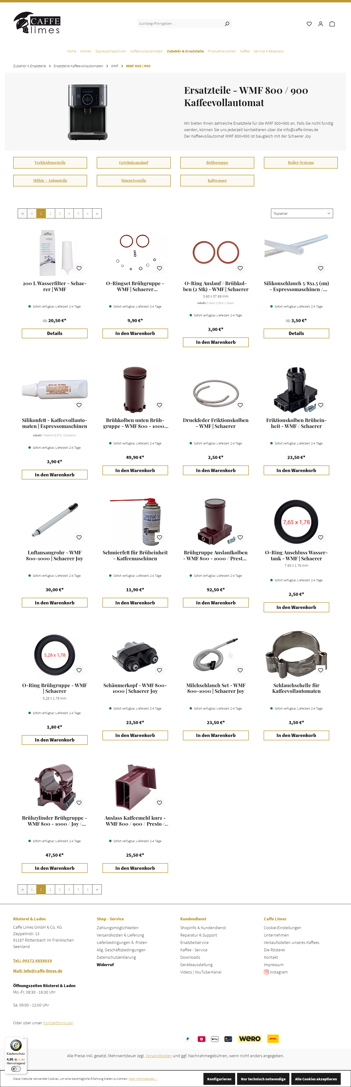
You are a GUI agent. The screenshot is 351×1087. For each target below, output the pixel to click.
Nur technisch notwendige (263, 1079)
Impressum (274, 964)
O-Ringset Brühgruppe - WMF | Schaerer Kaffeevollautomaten (135, 286)
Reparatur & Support (198, 935)
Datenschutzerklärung (116, 957)
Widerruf (105, 964)
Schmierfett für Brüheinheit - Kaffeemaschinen (135, 555)
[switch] (16, 1069)
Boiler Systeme (301, 162)
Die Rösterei (274, 950)
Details (54, 333)
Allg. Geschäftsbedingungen (121, 950)
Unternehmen (276, 935)
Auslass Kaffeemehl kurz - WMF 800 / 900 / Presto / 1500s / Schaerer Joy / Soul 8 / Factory (135, 821)
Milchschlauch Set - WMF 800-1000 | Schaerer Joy (215, 688)
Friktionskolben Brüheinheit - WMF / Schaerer (296, 423)
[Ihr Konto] (320, 23)
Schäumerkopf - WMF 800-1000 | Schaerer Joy (135, 688)
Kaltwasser (217, 180)
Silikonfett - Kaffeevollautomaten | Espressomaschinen (54, 423)
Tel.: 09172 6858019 (32, 960)
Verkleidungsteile (50, 162)
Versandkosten (159, 1055)
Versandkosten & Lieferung (120, 935)
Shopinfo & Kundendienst (203, 927)
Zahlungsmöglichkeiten (117, 927)
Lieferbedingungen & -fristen (122, 942)
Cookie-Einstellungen (282, 927)
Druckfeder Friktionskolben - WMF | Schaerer (216, 423)
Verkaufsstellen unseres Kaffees (291, 942)
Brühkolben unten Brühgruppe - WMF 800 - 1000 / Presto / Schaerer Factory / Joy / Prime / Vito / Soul (135, 423)
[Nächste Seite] (87, 213)
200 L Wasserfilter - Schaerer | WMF (55, 286)
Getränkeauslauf (133, 162)
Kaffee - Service (193, 950)
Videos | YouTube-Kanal (200, 972)
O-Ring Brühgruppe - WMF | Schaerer (54, 688)
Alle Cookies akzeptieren (316, 1079)
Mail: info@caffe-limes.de (37, 971)
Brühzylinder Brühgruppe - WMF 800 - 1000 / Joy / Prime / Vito (54, 821)
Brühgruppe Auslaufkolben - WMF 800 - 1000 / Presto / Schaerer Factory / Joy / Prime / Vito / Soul (215, 555)
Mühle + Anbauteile (50, 180)
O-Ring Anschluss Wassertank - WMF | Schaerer (296, 555)
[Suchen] (226, 23)
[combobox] (179, 23)
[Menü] (24, 1040)
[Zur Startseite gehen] (37, 22)
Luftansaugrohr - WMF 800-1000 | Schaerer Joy (54, 555)
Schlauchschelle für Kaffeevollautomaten (296, 688)
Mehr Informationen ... (143, 1079)
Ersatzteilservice (194, 942)
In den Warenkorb (135, 333)
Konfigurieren (219, 1079)
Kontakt (271, 957)
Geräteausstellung (196, 964)
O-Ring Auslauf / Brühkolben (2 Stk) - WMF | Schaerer (216, 286)
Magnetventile (133, 180)
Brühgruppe (217, 162)
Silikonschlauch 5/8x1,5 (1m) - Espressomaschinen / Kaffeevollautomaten (296, 286)
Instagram (279, 972)
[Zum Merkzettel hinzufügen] (79, 268)
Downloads (190, 957)
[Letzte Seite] (97, 213)
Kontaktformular (58, 1022)
